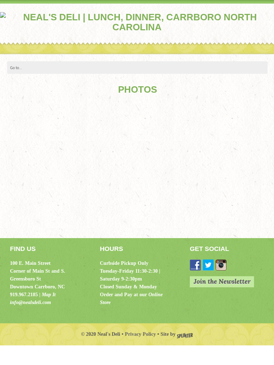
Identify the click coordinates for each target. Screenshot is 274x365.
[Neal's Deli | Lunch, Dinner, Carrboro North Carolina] (137, 27)
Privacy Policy (140, 334)
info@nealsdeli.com (30, 302)
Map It (49, 294)
